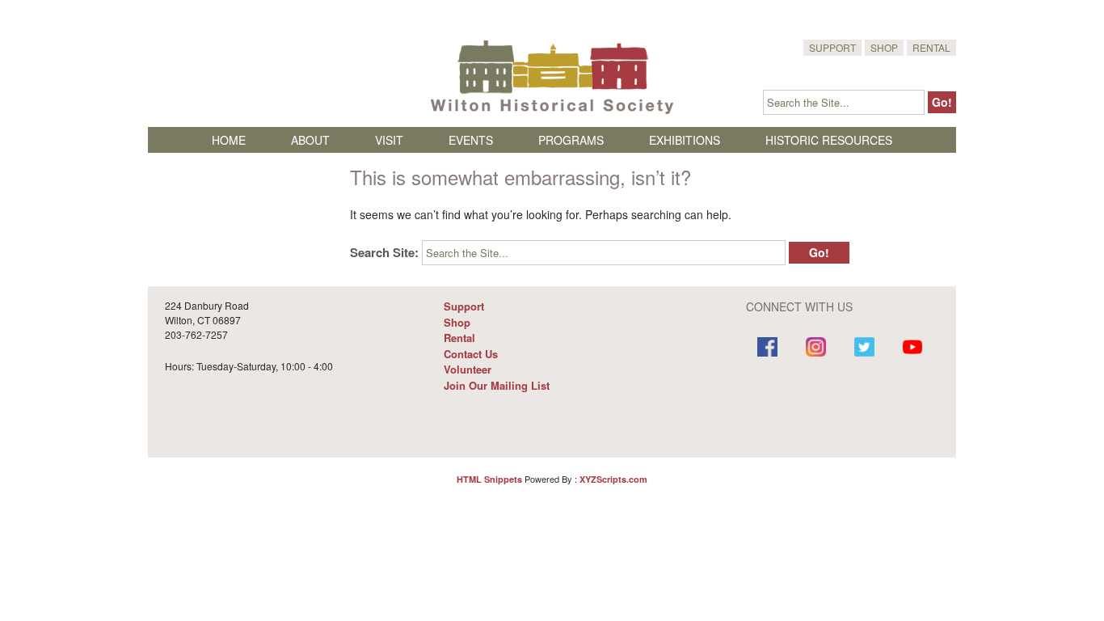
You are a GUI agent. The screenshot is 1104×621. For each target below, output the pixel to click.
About (310, 140)
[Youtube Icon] (912, 349)
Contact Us (471, 353)
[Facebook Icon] (768, 349)
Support (832, 47)
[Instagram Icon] (815, 349)
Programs (571, 140)
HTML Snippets (489, 479)
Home (229, 140)
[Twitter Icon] (864, 349)
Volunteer (467, 369)
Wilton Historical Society (552, 76)
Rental (931, 47)
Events (471, 140)
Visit (389, 140)
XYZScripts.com (613, 479)
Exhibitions (684, 140)
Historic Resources (828, 140)
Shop (884, 47)
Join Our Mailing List (497, 385)
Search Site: (384, 252)
